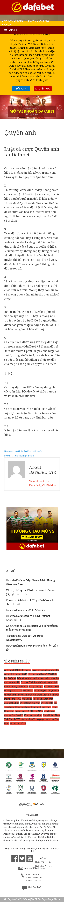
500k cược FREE (38, 20)
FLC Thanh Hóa (51, 686)
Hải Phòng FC (40, 690)
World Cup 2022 (18, 723)
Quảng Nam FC (22, 711)
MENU (13, 30)
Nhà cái (7, 24)
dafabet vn (43, 682)
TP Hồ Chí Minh (25, 719)
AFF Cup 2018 (11, 670)
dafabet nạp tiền (12, 682)
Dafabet (12, 678)
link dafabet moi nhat (30, 702)
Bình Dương (25, 670)
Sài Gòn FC (17, 715)
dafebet (8, 686)
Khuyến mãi (42, 88)
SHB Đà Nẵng (36, 711)
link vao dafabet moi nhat (28, 707)
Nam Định (46, 707)
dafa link (53, 682)
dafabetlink (53, 678)
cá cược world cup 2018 (40, 674)
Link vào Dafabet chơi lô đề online (26, 609)
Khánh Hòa (27, 698)
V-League (38, 719)
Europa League (36, 686)
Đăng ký (21, 88)
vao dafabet (49, 719)
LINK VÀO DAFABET (13, 20)
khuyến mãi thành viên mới (38, 694)
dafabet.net (22, 678)
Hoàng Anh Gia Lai (13, 690)
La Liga (15, 702)
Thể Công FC (10, 719)
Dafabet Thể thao (29, 682)
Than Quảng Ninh (51, 715)
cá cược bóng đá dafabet (44, 670)
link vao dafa (47, 702)
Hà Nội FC (28, 690)
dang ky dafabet (20, 686)
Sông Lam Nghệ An (33, 715)
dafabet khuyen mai (38, 678)
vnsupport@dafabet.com (35, 868)
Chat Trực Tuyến (34, 887)
